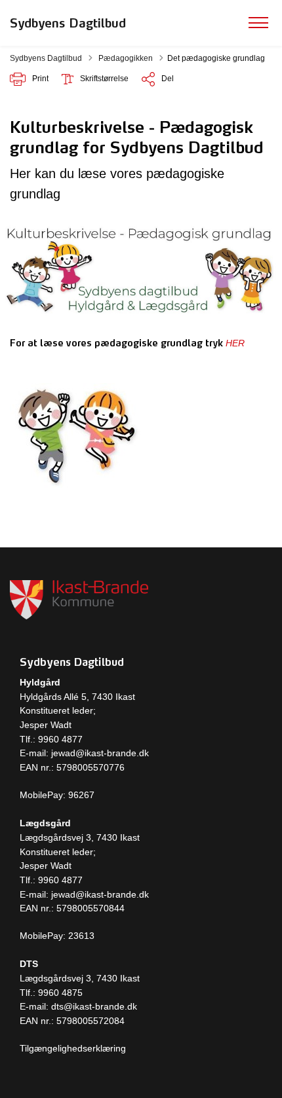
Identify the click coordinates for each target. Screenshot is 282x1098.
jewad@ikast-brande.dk (99, 753)
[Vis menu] (258, 23)
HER (235, 343)
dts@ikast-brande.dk (94, 1006)
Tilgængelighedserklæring (73, 1048)
